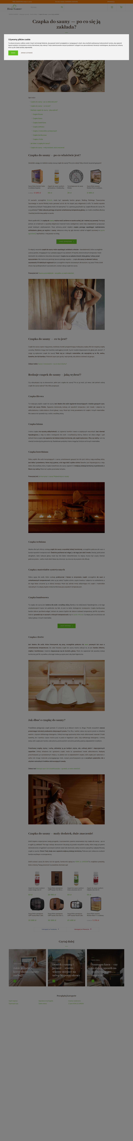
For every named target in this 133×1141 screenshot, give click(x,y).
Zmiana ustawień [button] (26, 53)
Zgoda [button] (13, 53)
